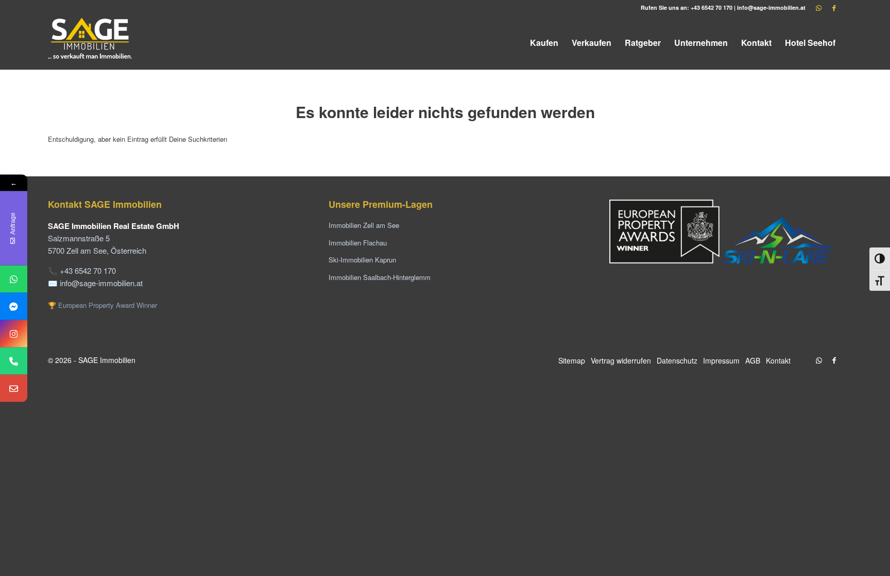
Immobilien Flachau (358, 243)
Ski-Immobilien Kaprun (362, 260)
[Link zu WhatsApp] (819, 7)
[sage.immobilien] (13, 306)
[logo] (90, 42)
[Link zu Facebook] (834, 7)
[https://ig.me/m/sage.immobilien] (13, 333)
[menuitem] (544, 42)
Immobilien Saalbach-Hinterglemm (380, 277)
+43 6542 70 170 (711, 7)
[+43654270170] (13, 278)
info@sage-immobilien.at (771, 7)
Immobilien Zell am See (364, 225)
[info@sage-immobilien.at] (13, 388)
